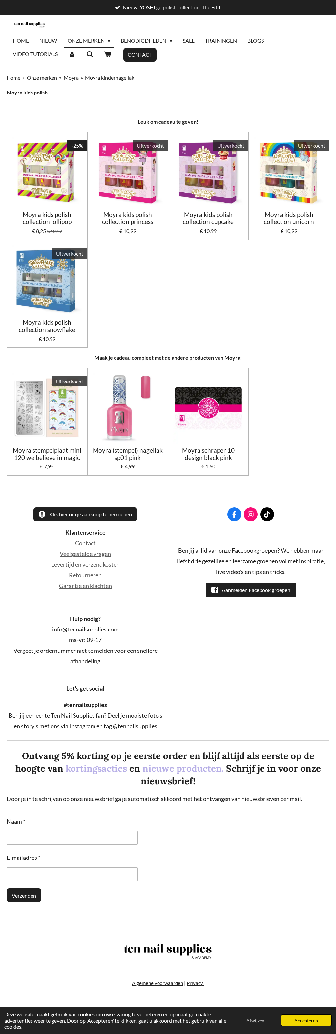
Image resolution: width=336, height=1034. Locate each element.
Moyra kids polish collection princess (127, 218)
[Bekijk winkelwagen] (107, 54)
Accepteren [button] (306, 1020)
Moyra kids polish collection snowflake (47, 326)
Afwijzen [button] (255, 1020)
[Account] (72, 54)
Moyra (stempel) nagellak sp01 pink (128, 454)
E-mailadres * (23, 857)
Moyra (71, 77)
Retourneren (85, 575)
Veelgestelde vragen (85, 553)
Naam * (16, 821)
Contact (85, 543)
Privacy (195, 983)
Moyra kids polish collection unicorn (289, 218)
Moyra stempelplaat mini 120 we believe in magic (47, 454)
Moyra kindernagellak (109, 77)
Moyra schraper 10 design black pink (208, 454)
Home (13, 77)
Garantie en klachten (85, 585)
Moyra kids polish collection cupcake (208, 218)
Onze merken (42, 77)
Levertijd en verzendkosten (85, 564)
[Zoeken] (89, 54)
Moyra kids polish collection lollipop (47, 218)
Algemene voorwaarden (157, 983)
